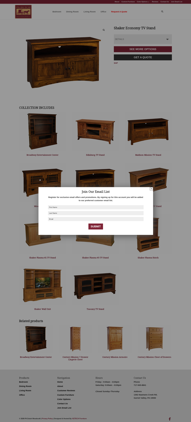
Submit (96, 226)
